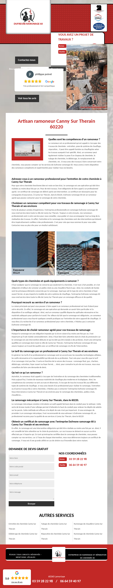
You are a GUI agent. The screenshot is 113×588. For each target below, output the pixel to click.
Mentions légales (25, 557)
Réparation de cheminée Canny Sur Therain (55, 536)
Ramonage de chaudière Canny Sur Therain (88, 526)
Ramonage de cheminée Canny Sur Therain (88, 536)
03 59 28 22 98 (78, 459)
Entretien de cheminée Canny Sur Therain (22, 526)
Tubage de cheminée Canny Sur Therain (54, 526)
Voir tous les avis (27, 98)
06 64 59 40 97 (78, 465)
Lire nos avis (17, 582)
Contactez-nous (26, 60)
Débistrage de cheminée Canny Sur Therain (23, 536)
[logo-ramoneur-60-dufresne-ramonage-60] (59, 554)
